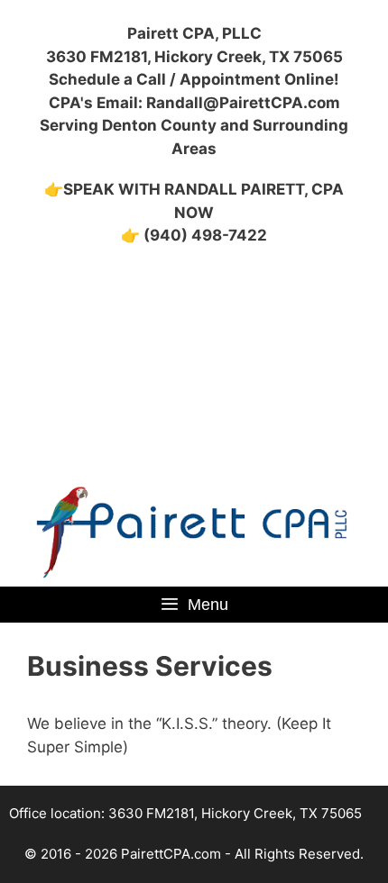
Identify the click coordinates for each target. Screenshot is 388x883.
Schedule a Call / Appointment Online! (194, 79)
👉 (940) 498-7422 (194, 235)
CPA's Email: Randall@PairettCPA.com (194, 103)
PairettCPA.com (171, 853)
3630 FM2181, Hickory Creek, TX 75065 (194, 57)
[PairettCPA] (194, 532)
